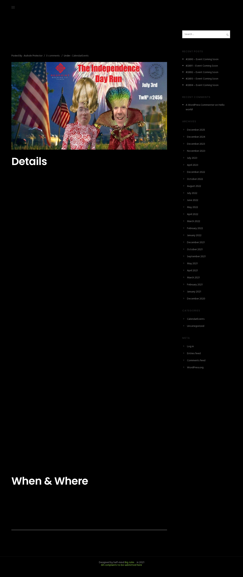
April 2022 (192, 214)
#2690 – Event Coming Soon (202, 59)
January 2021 (194, 292)
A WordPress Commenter (200, 105)
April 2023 (192, 165)
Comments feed (196, 360)
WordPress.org (195, 367)
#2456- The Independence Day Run (59, 47)
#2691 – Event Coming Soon (202, 66)
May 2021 (192, 263)
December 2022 (196, 172)
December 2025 (196, 130)
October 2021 (195, 249)
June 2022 (192, 200)
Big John (129, 562)
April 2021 (192, 270)
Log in (190, 346)
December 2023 (196, 144)
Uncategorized (195, 326)
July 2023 (192, 158)
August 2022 (194, 186)
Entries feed (194, 353)
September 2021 (196, 256)
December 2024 (196, 137)
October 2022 (195, 179)
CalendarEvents (79, 56)
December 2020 (196, 299)
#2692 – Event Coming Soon (202, 72)
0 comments (53, 56)
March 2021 (193, 277)
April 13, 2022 (18, 39)
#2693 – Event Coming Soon (202, 79)
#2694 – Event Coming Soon (202, 85)
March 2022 (193, 221)
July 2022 (192, 193)
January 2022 (194, 235)
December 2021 (196, 242)
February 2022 (195, 228)
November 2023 (196, 151)
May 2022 (192, 207)
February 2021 (195, 285)
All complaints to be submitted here (121, 565)
